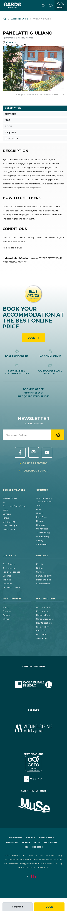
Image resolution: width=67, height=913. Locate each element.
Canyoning (41, 544)
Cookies (30, 838)
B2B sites (37, 847)
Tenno (6, 518)
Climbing (40, 525)
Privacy (26, 842)
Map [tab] (7, 120)
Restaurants (9, 568)
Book (49, 906)
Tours (39, 505)
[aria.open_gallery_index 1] (33, 68)
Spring (6, 607)
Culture (40, 572)
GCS (26, 847)
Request (17, 906)
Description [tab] (13, 108)
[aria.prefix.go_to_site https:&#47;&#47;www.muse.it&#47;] (33, 805)
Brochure (41, 634)
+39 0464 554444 (33, 392)
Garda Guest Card (45, 619)
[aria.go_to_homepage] (12, 5)
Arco (5, 502)
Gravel (39, 513)
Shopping (7, 583)
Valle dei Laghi (10, 525)
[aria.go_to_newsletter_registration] (57, 434)
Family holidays (43, 576)
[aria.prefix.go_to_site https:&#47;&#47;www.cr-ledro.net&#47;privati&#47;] (33, 684)
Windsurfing (42, 536)
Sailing (39, 540)
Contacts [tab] (11, 138)
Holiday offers (42, 615)
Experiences (42, 611)
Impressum (12, 842)
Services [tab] (10, 114)
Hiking (39, 521)
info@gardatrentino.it (33, 396)
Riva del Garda (10, 498)
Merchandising (43, 579)
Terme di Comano (11, 587)
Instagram (33, 452)
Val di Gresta (9, 529)
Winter (6, 619)
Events (39, 564)
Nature (39, 568)
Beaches (7, 576)
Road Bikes (41, 517)
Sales (37, 842)
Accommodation (44, 607)
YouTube (47, 452)
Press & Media (46, 838)
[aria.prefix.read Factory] (33, 878)
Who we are (50, 842)
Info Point (41, 630)
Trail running (43, 532)
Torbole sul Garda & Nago (15, 506)
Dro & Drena (9, 522)
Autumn (7, 615)
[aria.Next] (55, 68)
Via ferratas (42, 529)
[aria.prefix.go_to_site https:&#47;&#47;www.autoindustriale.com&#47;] (33, 728)
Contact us (15, 838)
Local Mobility (42, 627)
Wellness (7, 579)
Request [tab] (10, 132)
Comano (7, 514)
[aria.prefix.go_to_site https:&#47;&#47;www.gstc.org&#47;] (33, 768)
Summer (7, 611)
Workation (41, 638)
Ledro (5, 510)
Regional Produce (11, 572)
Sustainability (43, 583)
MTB (38, 509)
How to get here (44, 623)
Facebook (20, 452)
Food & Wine (9, 564)
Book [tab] (8, 126)
